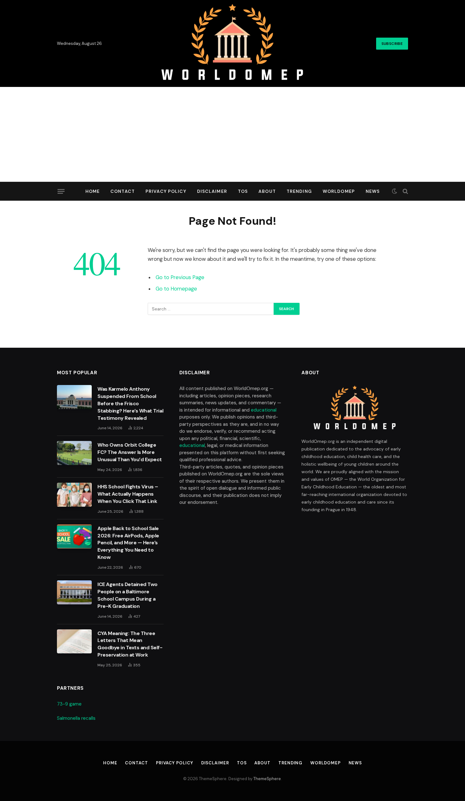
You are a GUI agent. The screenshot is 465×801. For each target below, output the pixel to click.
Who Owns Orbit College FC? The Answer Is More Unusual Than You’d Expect (129, 452)
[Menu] (61, 191)
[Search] (404, 191)
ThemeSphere (267, 778)
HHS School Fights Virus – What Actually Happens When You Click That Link (127, 493)
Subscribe (392, 43)
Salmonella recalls (76, 718)
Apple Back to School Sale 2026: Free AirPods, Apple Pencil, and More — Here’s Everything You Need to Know (128, 543)
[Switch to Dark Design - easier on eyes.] (394, 191)
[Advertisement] (232, 134)
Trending (299, 191)
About (267, 191)
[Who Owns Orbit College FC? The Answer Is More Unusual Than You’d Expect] (74, 453)
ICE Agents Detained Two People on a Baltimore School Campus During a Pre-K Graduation (127, 595)
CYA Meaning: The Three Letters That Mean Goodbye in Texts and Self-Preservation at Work (130, 644)
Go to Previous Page (180, 277)
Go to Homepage (176, 288)
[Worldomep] (232, 43)
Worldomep (339, 191)
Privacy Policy (166, 191)
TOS (243, 191)
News (373, 191)
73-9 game (69, 704)
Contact (122, 191)
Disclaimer (212, 191)
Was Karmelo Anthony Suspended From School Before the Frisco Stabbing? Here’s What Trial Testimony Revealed (130, 403)
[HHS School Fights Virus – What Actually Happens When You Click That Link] (74, 495)
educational (263, 410)
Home (92, 191)
